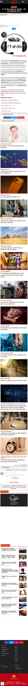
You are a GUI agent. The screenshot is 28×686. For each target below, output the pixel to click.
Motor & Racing (5, 666)
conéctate (17, 487)
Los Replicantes (5, 649)
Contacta (12, 683)
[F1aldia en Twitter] (11, 642)
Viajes (16, 661)
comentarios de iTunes (9, 108)
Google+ (22, 117)
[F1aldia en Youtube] (21, 642)
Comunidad (23, 683)
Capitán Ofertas (18, 668)
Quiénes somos (10, 681)
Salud (16, 657)
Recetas (16, 659)
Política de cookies (4, 683)
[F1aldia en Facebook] (6, 642)
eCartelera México (5, 653)
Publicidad (17, 683)
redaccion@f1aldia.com (12, 100)
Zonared (16, 666)
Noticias (6, 13)
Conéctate (11, 476)
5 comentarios (5, 26)
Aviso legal (17, 681)
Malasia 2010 (14, 503)
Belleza (16, 651)
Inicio (1, 13)
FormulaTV (4, 647)
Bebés (16, 655)
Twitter (9, 111)
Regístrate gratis (10, 487)
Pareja (16, 653)
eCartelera (4, 651)
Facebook (7, 117)
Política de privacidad (20, 682)
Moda (16, 649)
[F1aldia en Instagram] (16, 642)
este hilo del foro (7, 105)
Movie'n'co (4, 655)
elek (6, 472)
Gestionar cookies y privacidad (8, 682)
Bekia (16, 647)
